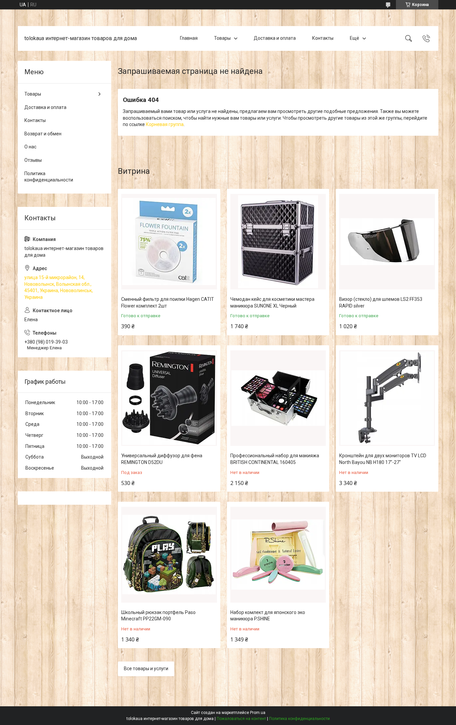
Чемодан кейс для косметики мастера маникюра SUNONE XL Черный (272, 302)
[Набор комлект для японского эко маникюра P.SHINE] (278, 555)
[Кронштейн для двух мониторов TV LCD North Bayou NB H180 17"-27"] (387, 398)
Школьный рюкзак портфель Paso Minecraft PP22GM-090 (158, 616)
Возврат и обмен (42, 133)
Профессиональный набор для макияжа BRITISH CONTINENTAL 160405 (274, 459)
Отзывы (33, 160)
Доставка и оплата (275, 38)
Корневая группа (165, 124)
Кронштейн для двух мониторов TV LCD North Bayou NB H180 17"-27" (382, 459)
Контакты (322, 38)
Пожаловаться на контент (241, 718)
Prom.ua (257, 712)
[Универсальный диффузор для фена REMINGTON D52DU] (169, 398)
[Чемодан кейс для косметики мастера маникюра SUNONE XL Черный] (278, 242)
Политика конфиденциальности (48, 177)
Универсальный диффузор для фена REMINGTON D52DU (161, 459)
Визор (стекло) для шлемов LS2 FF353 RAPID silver (380, 302)
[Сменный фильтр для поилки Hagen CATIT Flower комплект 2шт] (169, 242)
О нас (30, 146)
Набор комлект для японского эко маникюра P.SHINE (267, 616)
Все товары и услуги (146, 668)
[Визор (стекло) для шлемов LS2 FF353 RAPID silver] (387, 242)
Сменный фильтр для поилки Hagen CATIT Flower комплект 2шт (167, 302)
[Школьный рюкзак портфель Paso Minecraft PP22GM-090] (169, 555)
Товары (222, 38)
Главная (189, 38)
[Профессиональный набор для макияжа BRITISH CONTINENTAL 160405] (278, 398)
